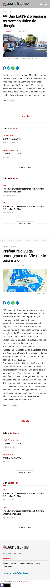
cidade (11, 100)
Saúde (37, 563)
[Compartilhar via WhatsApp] (13, 68)
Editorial (21, 563)
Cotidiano (12, 246)
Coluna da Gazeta (10, 135)
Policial (30, 563)
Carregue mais (25, 168)
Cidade (11, 12)
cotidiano (12, 405)
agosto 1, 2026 (9, 157)
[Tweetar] (8, 68)
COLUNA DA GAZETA (12, 139)
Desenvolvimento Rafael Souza (15, 573)
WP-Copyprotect (23, 582)
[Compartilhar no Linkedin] (17, 68)
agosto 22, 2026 (9, 142)
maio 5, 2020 (21, 31)
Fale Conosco (9, 566)
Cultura (13, 563)
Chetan (14, 582)
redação (9, 31)
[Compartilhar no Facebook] (4, 68)
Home (5, 12)
